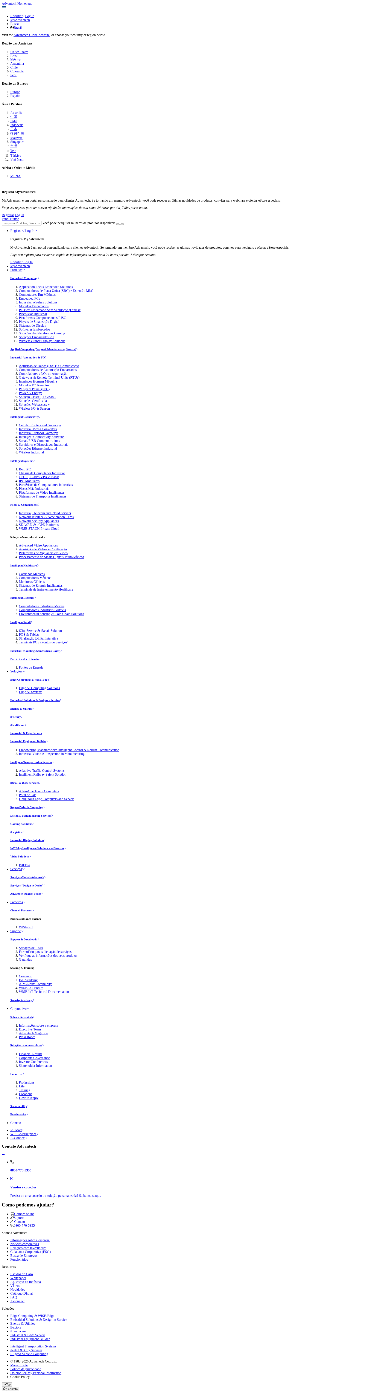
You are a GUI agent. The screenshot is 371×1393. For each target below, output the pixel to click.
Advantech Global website (32, 35)
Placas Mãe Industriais (34, 488)
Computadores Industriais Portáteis (42, 610)
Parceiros (16, 902)
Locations (25, 1094)
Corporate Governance (34, 1058)
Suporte (15, 931)
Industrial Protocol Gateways (38, 433)
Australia (16, 113)
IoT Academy (28, 980)
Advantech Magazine (33, 1033)
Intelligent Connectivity (24, 416)
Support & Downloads (24, 939)
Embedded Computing (23, 278)
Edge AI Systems (30, 692)
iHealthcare (17, 725)
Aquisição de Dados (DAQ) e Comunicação (49, 366)
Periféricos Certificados (24, 659)
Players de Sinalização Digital (39, 321)
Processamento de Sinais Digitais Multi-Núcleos (51, 557)
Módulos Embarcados (34, 306)
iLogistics (16, 832)
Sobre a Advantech (21, 1017)
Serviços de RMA (31, 948)
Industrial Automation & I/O (27, 357)
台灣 (13, 146)
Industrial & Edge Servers (26, 733)
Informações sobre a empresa (38, 1025)
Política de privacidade (25, 1369)
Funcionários (18, 1114)
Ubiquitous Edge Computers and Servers (46, 799)
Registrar (16, 16)
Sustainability (18, 1106)
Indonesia (16, 125)
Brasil (18, 27)
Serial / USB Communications (39, 440)
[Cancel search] (122, 224)
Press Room (27, 1037)
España (15, 96)
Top (8, 1384)
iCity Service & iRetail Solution (40, 630)
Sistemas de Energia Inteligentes (40, 585)
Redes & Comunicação (24, 504)
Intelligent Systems (21, 460)
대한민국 (17, 133)
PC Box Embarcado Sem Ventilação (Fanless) (50, 310)
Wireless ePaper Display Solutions (42, 341)
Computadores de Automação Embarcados (48, 370)
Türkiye (15, 155)
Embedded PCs (29, 298)
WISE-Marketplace (23, 1134)
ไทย (13, 151)
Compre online (24, 1214)
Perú (13, 75)
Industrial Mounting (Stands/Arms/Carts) (35, 650)
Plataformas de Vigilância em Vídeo (43, 553)
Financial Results (30, 1054)
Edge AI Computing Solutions (39, 688)
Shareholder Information (35, 1065)
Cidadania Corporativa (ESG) (30, 1252)
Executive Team (30, 1029)
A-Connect (17, 1138)
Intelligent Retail (20, 622)
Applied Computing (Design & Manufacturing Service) (43, 349)
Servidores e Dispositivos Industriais (43, 444)
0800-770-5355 (24, 1225)
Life (21, 1086)
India (13, 121)
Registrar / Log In (22, 231)
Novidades (17, 1289)
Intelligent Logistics (22, 597)
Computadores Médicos (35, 578)
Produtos (16, 270)
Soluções (16, 671)
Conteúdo (25, 976)
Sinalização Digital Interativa (38, 638)
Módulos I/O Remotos (34, 385)
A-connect (17, 1301)
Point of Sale (27, 795)
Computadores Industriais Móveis (41, 606)
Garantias (25, 959)
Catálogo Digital (21, 1293)
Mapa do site (19, 1365)
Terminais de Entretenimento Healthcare (46, 589)
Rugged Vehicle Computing (26, 807)
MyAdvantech (20, 20)
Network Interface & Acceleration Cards (46, 517)
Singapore (17, 142)
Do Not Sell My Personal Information (35, 1373)
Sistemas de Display (32, 325)
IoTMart (16, 1130)
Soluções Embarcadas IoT (36, 337)
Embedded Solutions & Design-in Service (35, 700)
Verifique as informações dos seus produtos (48, 955)
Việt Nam (16, 159)
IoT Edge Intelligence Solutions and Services (37, 848)
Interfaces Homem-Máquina (38, 381)
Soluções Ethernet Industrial (38, 448)
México (15, 59)
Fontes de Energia (31, 667)
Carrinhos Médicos (32, 574)
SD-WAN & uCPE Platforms (39, 525)
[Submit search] (118, 224)
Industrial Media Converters (38, 429)
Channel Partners (21, 910)
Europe (15, 92)
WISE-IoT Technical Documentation (44, 991)
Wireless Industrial (31, 452)
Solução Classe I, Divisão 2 (37, 397)
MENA (15, 176)
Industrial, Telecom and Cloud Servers (45, 513)
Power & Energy (30, 393)
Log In (29, 16)
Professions (26, 1082)
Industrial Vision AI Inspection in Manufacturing (52, 754)
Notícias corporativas (24, 1244)
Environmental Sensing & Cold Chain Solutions (51, 614)
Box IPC (25, 469)
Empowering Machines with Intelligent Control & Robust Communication (69, 750)
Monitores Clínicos (32, 581)
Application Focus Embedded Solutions (46, 287)
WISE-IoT (26, 927)
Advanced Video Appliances (38, 545)
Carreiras (16, 1074)
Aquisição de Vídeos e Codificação (43, 549)
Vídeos (15, 1285)
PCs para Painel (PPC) (34, 389)
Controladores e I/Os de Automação (43, 373)
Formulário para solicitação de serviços (45, 952)
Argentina (17, 63)
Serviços (16, 869)
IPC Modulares (29, 481)
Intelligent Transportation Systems (31, 762)
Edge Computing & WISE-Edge (29, 679)
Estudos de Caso (21, 1274)
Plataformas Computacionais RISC (42, 318)
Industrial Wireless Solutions (38, 302)
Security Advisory (21, 1000)
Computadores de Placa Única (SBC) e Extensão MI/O (56, 290)
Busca (14, 24)
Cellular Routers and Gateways (40, 425)
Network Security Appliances (39, 521)
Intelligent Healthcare (23, 565)
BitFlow (24, 865)
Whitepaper (18, 1278)
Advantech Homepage (17, 3)
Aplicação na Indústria (25, 1282)
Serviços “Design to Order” (27, 885)
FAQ (13, 1297)
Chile (14, 67)
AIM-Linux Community (35, 984)
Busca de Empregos (23, 1255)
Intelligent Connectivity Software (41, 437)
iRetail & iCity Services (24, 782)
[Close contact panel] (3, 1154)
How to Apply (28, 1098)
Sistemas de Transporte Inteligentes (42, 496)
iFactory (15, 716)
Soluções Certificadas (33, 401)
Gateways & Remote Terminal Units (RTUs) (49, 377)
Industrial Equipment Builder (28, 741)
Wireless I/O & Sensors (34, 408)
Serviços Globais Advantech (27, 877)
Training (24, 1090)
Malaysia (16, 138)
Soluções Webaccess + (34, 404)
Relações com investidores (26, 1045)
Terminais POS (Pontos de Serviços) (43, 642)
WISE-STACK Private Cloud (39, 528)
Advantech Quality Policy (25, 893)
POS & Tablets (29, 634)
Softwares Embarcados (34, 329)
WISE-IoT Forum (31, 988)
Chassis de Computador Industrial (42, 473)
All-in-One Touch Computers (39, 791)
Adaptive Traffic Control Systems (41, 770)
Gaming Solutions (21, 823)
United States (19, 52)
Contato (15, 1123)
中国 (13, 117)
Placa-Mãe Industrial (33, 314)
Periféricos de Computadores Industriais (46, 485)
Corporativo (18, 1008)
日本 (13, 129)
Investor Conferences (33, 1062)
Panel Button (10, 219)
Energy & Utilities (21, 708)
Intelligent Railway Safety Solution (42, 774)
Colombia (17, 71)
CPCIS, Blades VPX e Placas (39, 477)
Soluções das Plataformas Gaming (42, 333)
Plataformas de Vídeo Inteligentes (41, 492)
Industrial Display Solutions (27, 840)
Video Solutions (19, 856)
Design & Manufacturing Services (30, 815)
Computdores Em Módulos (37, 294)
